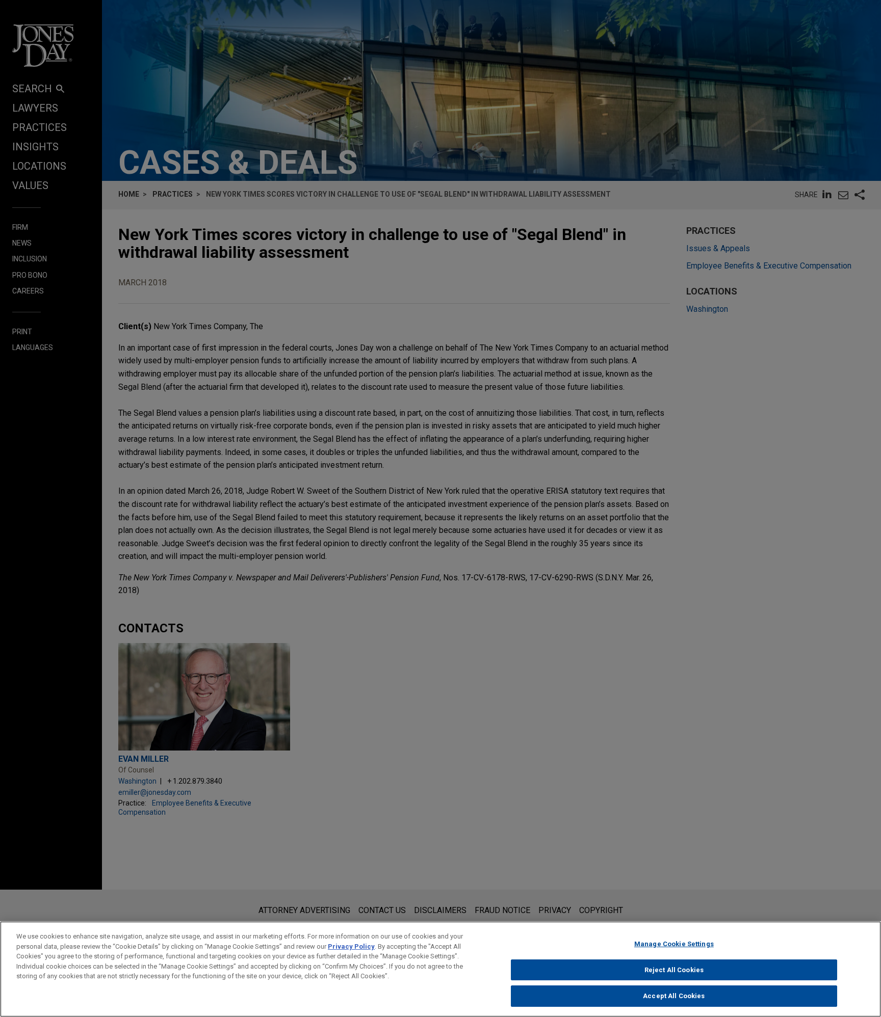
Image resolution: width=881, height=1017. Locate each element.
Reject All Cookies (674, 970)
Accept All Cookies (674, 996)
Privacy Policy (351, 946)
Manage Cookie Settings (674, 944)
